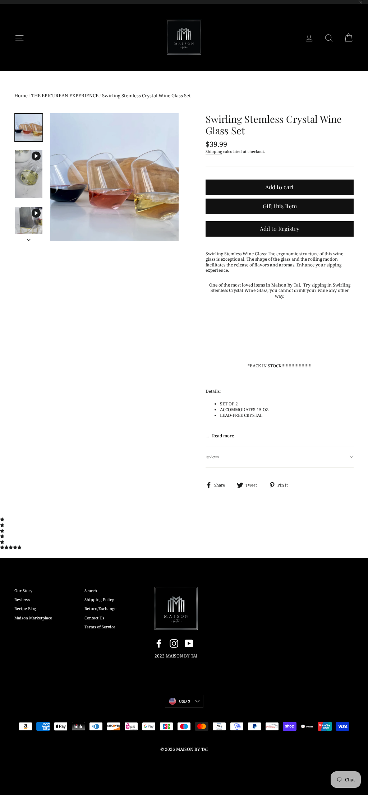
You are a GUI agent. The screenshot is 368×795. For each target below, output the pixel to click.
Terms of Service (99, 626)
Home (21, 95)
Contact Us (94, 617)
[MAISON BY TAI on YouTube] (189, 643)
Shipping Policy (99, 599)
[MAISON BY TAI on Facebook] (159, 643)
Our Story (23, 590)
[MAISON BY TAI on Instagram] (174, 643)
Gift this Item (280, 206)
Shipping (214, 151)
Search (90, 590)
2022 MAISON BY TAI (176, 656)
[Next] (28, 237)
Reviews (22, 599)
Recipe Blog (25, 608)
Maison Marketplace (33, 617)
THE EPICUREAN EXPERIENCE (64, 95)
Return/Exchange (100, 608)
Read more (223, 436)
